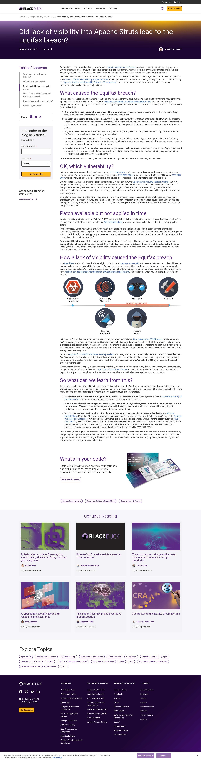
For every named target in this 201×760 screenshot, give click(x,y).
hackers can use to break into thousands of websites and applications (97, 272)
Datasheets (118, 694)
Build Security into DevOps (92, 657)
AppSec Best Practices (46, 657)
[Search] (162, 8)
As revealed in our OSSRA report (147, 339)
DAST (38, 661)
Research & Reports (121, 707)
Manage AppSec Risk (69, 721)
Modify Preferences (145, 756)
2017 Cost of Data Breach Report (113, 369)
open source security (130, 263)
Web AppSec (51, 666)
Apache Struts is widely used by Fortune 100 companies (90, 82)
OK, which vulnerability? (34, 81)
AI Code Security (68, 657)
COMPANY (144, 683)
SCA (131, 661)
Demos (116, 702)
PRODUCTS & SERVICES (97, 683)
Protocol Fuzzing (93, 718)
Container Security (149, 657)
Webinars (117, 698)
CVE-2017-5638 (125, 175)
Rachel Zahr (30, 565)
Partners (143, 702)
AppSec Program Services (97, 722)
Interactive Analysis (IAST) (97, 709)
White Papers (119, 711)
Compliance (131, 657)
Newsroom (144, 694)
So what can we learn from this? (38, 101)
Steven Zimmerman (90, 565)
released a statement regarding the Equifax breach (127, 101)
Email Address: (29, 146)
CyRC (165, 657)
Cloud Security (115, 657)
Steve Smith (141, 565)
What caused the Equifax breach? (34, 75)
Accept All (164, 756)
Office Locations (146, 715)
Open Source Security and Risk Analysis (151, 182)
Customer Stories (147, 707)
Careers (143, 698)
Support (168, 2)
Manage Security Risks (71, 501)
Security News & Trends (130, 501)
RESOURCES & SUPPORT (124, 683)
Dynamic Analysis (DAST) (97, 714)
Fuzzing (50, 661)
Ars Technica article (113, 222)
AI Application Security (95, 694)
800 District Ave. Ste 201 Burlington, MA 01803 (31, 700)
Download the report (70, 480)
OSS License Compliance (103, 661)
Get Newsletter (36, 174)
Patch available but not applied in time (37, 87)
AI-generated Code (68, 690)
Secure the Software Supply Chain (101, 501)
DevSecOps (25, 661)
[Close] (197, 755)
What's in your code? (32, 106)
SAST (122, 661)
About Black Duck (147, 690)
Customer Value (120, 690)
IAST (64, 666)
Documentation (120, 726)
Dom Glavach (31, 622)
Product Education (121, 730)
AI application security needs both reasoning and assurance (40, 615)
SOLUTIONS (66, 683)
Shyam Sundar (87, 622)
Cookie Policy (57, 757)
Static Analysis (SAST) (96, 698)
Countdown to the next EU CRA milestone (156, 613)
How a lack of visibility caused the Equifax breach (37, 95)
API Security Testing (68, 694)
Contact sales (174, 9)
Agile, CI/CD (26, 657)
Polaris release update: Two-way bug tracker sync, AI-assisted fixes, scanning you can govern (44, 557)
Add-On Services (120, 735)
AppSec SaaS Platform (96, 690)
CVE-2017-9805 (117, 172)
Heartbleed (69, 263)
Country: (26, 158)
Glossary (143, 711)
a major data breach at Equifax (122, 67)
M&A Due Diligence (68, 736)
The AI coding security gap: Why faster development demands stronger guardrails (154, 557)
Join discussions (26, 199)
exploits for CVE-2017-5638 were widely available (92, 354)
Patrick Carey (173, 49)
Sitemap (143, 719)
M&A (61, 661)
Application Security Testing (71, 698)
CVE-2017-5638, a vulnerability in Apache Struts (86, 79)
